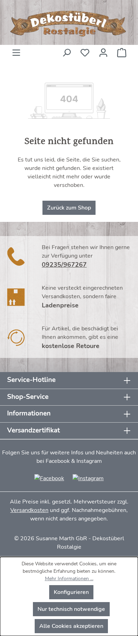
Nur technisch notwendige (71, 609)
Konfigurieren (71, 592)
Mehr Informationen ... (69, 578)
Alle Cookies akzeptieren (71, 626)
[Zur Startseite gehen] (69, 23)
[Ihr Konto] (103, 50)
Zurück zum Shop (69, 208)
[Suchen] (66, 50)
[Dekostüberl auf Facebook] (49, 478)
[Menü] (16, 50)
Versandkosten (29, 510)
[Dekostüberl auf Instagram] (88, 478)
